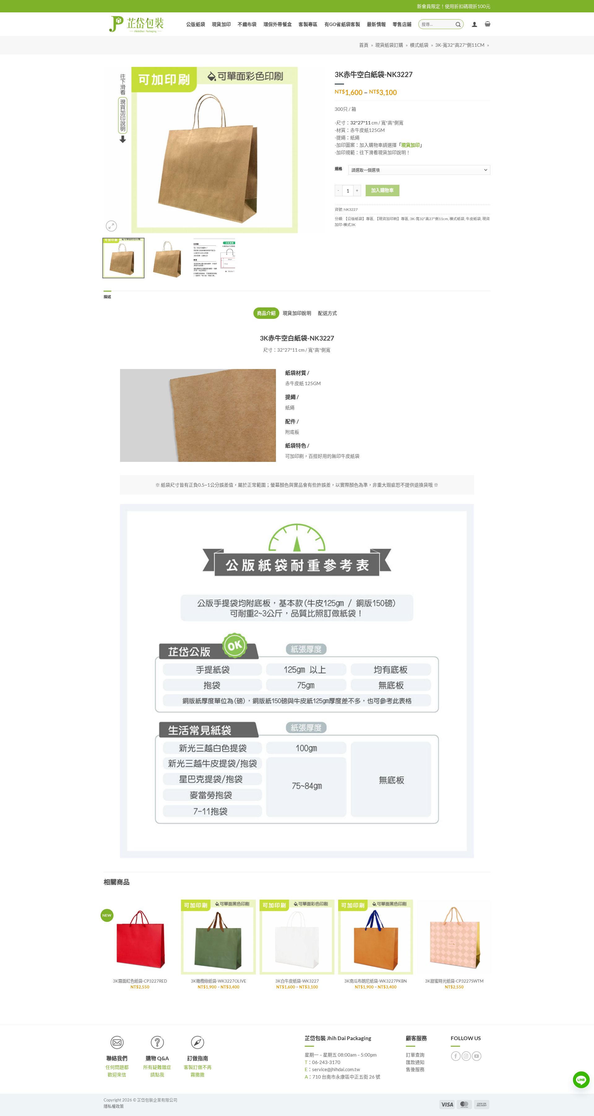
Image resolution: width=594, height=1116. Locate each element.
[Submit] (458, 24)
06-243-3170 (326, 1062)
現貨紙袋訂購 (389, 45)
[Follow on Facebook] (456, 1056)
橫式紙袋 (419, 45)
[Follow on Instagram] (466, 1056)
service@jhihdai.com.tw (336, 1069)
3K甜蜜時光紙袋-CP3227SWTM (454, 981)
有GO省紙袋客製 (342, 24)
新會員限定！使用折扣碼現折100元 (453, 6)
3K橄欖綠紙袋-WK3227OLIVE (218, 981)
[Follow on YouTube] (476, 1056)
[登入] (474, 24)
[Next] (313, 150)
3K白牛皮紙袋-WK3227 (297, 981)
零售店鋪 (402, 24)
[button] (487, 24)
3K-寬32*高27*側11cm (459, 45)
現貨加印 (221, 24)
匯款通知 (415, 1062)
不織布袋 (247, 24)
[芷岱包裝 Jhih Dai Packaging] (137, 24)
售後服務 (415, 1069)
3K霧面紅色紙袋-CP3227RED (140, 981)
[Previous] (116, 150)
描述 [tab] (107, 296)
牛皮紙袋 (473, 218)
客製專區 (308, 24)
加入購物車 (382, 190)
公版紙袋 (195, 24)
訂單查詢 (415, 1054)
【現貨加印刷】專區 (391, 218)
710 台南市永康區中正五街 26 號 (346, 1076)
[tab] (266, 313)
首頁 (363, 45)
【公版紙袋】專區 (358, 218)
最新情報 (376, 24)
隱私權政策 (114, 1106)
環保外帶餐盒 (278, 24)
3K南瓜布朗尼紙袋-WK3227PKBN (375, 981)
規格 (338, 169)
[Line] (581, 1079)
